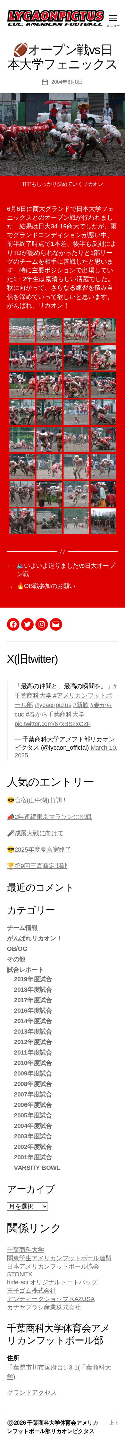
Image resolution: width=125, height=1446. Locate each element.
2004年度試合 (33, 1125)
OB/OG (17, 948)
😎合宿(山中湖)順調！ (37, 800)
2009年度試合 (33, 1073)
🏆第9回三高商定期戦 (37, 866)
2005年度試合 (33, 1115)
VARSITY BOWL (37, 1167)
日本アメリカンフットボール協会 (53, 1266)
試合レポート (25, 969)
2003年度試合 (33, 1136)
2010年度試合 (33, 1062)
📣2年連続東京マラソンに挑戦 (49, 816)
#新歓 (81, 705)
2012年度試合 (33, 1041)
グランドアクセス (32, 1392)
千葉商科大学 (25, 1249)
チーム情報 (22, 927)
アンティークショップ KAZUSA (50, 1298)
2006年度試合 (33, 1104)
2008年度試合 (33, 1083)
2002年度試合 (33, 1146)
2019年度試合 (33, 979)
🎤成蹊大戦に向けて (35, 833)
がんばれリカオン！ (34, 938)
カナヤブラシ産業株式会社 (44, 1307)
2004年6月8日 (67, 82)
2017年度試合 (33, 1000)
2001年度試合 (33, 1157)
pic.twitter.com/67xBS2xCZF (53, 723)
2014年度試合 (33, 1021)
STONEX (19, 1274)
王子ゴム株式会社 (31, 1290)
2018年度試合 (33, 989)
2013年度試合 (33, 1031)
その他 (16, 959)
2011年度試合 (33, 1052)
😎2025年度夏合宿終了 (39, 849)
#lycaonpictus (53, 705)
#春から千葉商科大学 (55, 714)
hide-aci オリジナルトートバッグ (52, 1282)
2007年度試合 (33, 1094)
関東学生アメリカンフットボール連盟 (59, 1258)
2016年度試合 (33, 1010)
